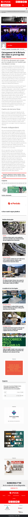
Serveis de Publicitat (16, 495)
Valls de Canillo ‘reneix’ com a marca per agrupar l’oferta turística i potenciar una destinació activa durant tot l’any (13, 350)
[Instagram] (21, 2)
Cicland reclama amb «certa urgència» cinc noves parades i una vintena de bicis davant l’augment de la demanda (13, 239)
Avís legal (14, 498)
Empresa (11, 175)
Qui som (4, 495)
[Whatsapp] (26, 2)
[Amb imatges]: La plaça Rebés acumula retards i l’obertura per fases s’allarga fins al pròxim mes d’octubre (13, 307)
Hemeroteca (23, 495)
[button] (23, 5)
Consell (4, 175)
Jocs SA (15, 175)
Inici (2, 11)
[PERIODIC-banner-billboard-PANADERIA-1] (14, 23)
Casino (23, 174)
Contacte (9, 495)
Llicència (19, 175)
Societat (5, 11)
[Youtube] (24, 2)
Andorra (15, 174)
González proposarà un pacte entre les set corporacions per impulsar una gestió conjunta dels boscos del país (13, 329)
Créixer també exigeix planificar (11, 211)
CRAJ (8, 175)
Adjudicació (10, 174)
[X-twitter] (19, 2)
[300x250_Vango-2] (14, 447)
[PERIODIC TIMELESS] (14, 423)
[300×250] (14, 375)
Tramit (4, 177)
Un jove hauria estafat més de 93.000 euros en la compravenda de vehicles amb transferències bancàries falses (14, 260)
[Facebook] (17, 2)
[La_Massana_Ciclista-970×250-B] (14, 192)
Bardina (19, 174)
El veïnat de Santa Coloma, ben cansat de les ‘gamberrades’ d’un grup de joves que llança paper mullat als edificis (13, 281)
